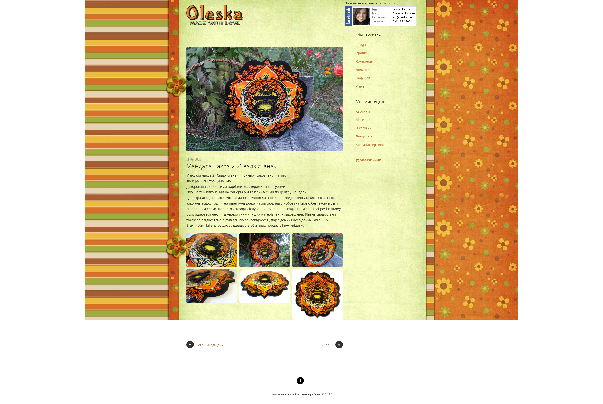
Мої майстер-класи (371, 144)
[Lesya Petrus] (380, 25)
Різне (360, 86)
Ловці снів (364, 136)
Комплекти (364, 61)
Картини (363, 111)
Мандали (363, 119)
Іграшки (362, 53)
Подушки (363, 78)
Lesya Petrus (387, 3)
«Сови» (331, 344)
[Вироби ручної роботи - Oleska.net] (214, 21)
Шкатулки (363, 128)
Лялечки (363, 69)
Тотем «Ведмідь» (206, 344)
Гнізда (361, 44)
